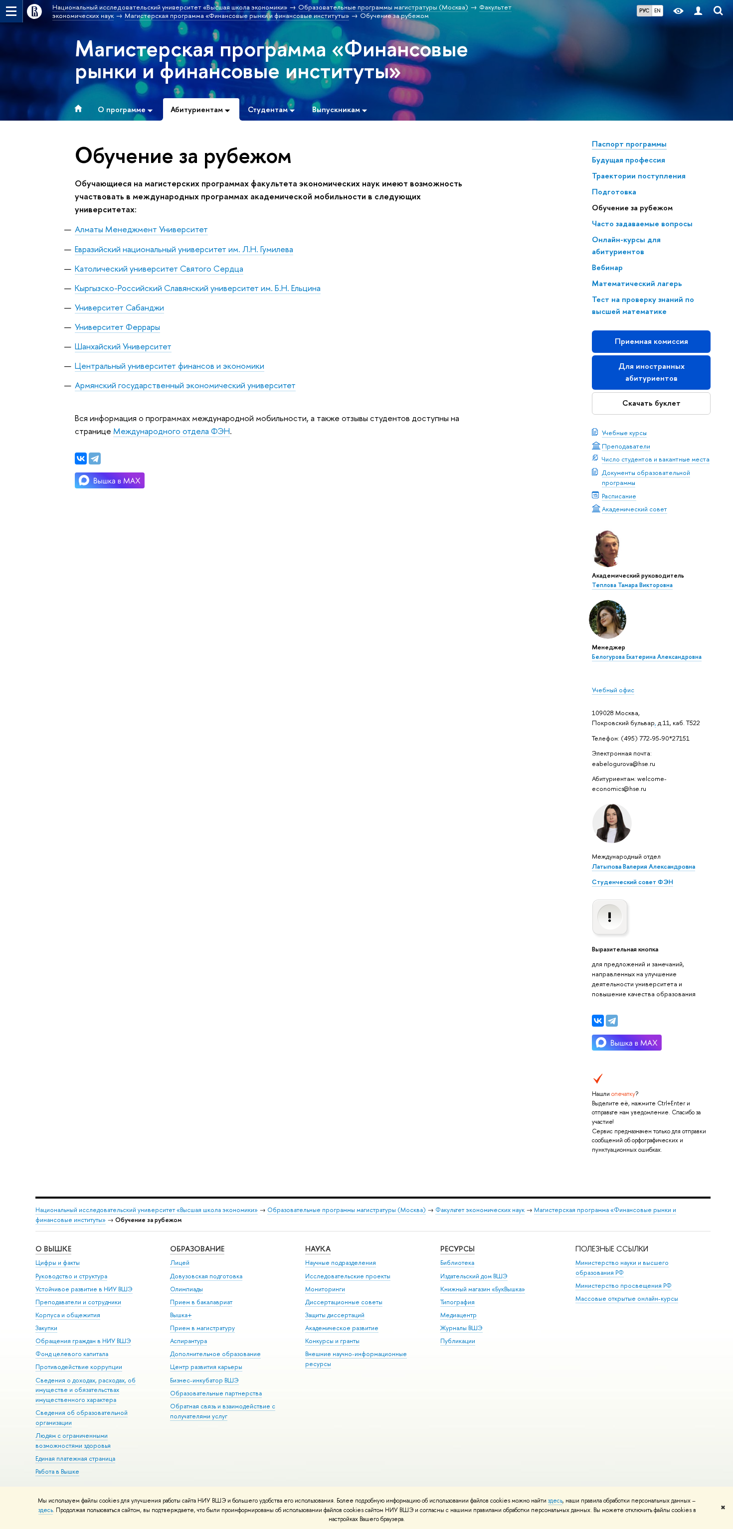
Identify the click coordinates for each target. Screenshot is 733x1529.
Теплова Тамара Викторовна (632, 585)
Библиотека (457, 1262)
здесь (555, 1501)
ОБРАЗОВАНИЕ (197, 1248)
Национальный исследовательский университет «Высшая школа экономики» (146, 1210)
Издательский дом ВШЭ (474, 1276)
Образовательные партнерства (216, 1393)
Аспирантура (188, 1341)
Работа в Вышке (57, 1471)
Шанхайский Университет (123, 346)
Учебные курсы (624, 432)
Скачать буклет (651, 403)
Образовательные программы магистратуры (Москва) (346, 1210)
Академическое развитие (341, 1328)
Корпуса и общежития (67, 1315)
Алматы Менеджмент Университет (141, 229)
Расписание (619, 495)
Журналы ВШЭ (461, 1328)
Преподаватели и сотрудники (78, 1302)
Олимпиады (186, 1289)
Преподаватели (626, 446)
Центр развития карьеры (206, 1367)
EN (657, 10)
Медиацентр (458, 1315)
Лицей (179, 1262)
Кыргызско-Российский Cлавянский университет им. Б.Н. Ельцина (198, 288)
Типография (457, 1302)
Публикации (457, 1341)
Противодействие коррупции (78, 1367)
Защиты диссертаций (335, 1315)
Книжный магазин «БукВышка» (482, 1289)
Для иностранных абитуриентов (651, 372)
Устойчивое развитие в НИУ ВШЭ (84, 1289)
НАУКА (318, 1248)
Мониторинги (325, 1289)
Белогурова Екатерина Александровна (647, 657)
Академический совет (634, 508)
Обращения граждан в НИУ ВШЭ (83, 1341)
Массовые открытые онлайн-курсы (626, 1298)
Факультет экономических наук (480, 1210)
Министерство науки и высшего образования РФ (622, 1267)
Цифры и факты (57, 1262)
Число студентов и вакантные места (656, 459)
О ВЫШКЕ (53, 1248)
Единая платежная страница (75, 1458)
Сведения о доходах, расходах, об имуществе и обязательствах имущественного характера (85, 1390)
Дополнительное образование (215, 1354)
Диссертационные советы (343, 1302)
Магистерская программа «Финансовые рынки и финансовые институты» (271, 59)
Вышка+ (181, 1315)
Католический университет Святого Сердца (159, 268)
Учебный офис (613, 689)
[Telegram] (612, 1021)
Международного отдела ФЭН (171, 431)
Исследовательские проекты (347, 1276)
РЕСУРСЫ (457, 1248)
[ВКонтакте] (598, 1021)
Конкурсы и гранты (332, 1341)
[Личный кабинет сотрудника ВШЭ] (698, 11)
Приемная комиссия (651, 341)
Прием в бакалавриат (201, 1302)
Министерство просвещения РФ (623, 1285)
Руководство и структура (71, 1276)
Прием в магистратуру (202, 1328)
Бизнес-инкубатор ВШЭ (204, 1380)
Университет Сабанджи (119, 307)
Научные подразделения (340, 1262)
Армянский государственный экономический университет (185, 385)
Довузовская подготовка (206, 1276)
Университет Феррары (117, 326)
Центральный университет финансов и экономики (169, 365)
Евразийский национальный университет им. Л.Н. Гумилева (184, 249)
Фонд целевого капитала (71, 1354)
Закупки (46, 1328)
